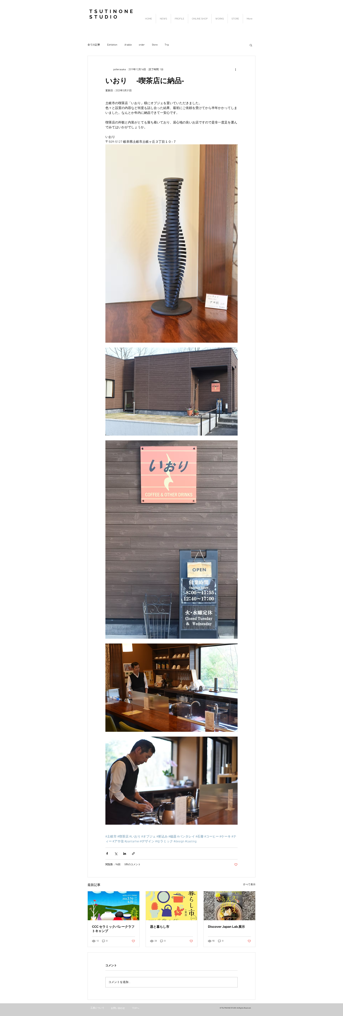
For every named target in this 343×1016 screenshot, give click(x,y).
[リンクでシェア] (133, 853)
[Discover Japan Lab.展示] (229, 905)
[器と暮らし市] (171, 905)
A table (128, 44)
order (142, 44)
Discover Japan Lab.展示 (226, 926)
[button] (251, 45)
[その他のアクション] (235, 69)
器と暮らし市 (159, 926)
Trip (167, 44)
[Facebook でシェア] (107, 853)
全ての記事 (94, 44)
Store (155, 44)
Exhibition (112, 44)
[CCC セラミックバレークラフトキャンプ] (113, 905)
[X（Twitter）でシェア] (116, 853)
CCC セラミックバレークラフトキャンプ (113, 929)
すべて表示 (249, 884)
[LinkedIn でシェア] (124, 853)
